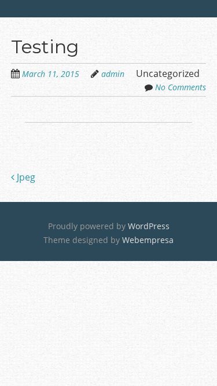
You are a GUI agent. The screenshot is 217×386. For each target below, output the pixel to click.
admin (112, 73)
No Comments (180, 87)
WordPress (149, 225)
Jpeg (24, 177)
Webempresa (148, 239)
